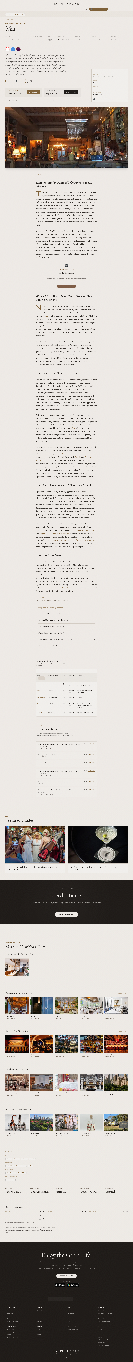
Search (100, 1332)
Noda (38, 704)
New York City (10, 23)
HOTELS (38, 9)
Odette (9, 1319)
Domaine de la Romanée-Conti (106, 1313)
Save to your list (39, 81)
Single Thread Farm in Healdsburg (54, 534)
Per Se (78, 457)
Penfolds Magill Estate (104, 1321)
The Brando (40, 1321)
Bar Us (69, 1319)
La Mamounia (40, 1313)
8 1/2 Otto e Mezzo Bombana (59, 540)
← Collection (10, 19)
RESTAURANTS (29, 9)
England (9, 1335)
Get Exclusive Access (66, 914)
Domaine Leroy (102, 1316)
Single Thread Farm (12, 1311)
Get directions (97, 94)
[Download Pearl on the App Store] (60, 1285)
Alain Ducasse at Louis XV (86, 540)
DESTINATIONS (11, 1326)
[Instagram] (66, 1357)
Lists (99, 1335)
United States (21, 23)
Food (38, 1329)
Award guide (91, 743)
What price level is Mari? (47, 646)
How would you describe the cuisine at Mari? (55, 639)
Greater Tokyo (11, 1332)
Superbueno (71, 1316)
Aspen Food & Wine (73, 1329)
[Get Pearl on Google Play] (73, 1285)
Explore (100, 1329)
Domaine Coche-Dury (103, 1319)
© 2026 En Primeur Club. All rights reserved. (66, 1354)
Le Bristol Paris (41, 1319)
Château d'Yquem (102, 1311)
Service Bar (71, 1313)
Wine (38, 1332)
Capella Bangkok (41, 1311)
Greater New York (11, 1329)
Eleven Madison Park (12, 1321)
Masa (73, 428)
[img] (7, 49)
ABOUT (100, 1326)
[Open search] (86, 9)
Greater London (11, 1340)
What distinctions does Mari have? (51, 626)
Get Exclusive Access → (99, 9)
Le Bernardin (64, 454)
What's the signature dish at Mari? (51, 633)
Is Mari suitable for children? (49, 614)
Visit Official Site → (66, 928)
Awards (100, 1337)
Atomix (47, 316)
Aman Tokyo (40, 1316)
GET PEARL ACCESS (66, 1276)
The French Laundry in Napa (59, 588)
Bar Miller (39, 712)
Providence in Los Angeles (82, 530)
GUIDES (70, 9)
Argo (69, 1321)
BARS (45, 9)
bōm (38, 684)
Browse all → (123, 955)
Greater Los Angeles (12, 1337)
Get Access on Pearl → (66, 286)
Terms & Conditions (103, 1345)
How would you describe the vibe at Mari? (54, 620)
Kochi (38, 690)
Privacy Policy (101, 1343)
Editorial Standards (103, 1340)
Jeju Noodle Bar (41, 697)
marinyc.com (97, 88)
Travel (39, 1335)
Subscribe (79, 1299)
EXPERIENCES (61, 9)
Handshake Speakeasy (74, 1311)
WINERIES (52, 9)
